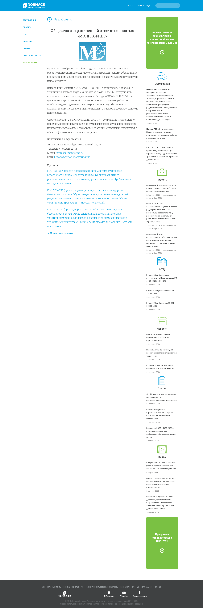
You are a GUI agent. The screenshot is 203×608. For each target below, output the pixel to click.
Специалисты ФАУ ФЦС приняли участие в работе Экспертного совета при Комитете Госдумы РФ (161, 465)
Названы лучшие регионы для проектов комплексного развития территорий (161, 353)
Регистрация (144, 5)
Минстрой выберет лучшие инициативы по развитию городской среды (158, 337)
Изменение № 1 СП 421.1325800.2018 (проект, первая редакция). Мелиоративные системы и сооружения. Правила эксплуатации (161, 240)
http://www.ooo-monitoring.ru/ (72, 157)
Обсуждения (29, 20)
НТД (25, 34)
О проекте (46, 587)
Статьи (26, 48)
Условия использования (96, 587)
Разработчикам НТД (129, 587)
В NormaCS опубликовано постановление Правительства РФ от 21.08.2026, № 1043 (161, 278)
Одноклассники (140, 596)
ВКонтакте (109, 596)
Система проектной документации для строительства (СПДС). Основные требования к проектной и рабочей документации (162, 153)
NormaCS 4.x (146, 587)
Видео (162, 457)
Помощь (157, 587)
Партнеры (113, 587)
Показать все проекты (61, 233)
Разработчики (30, 62)
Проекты (27, 27)
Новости (27, 41)
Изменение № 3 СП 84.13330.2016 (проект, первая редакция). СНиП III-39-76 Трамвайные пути (161, 188)
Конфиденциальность (73, 587)
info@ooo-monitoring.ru (69, 152)
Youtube (124, 596)
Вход (130, 5)
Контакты (56, 587)
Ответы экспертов (32, 55)
